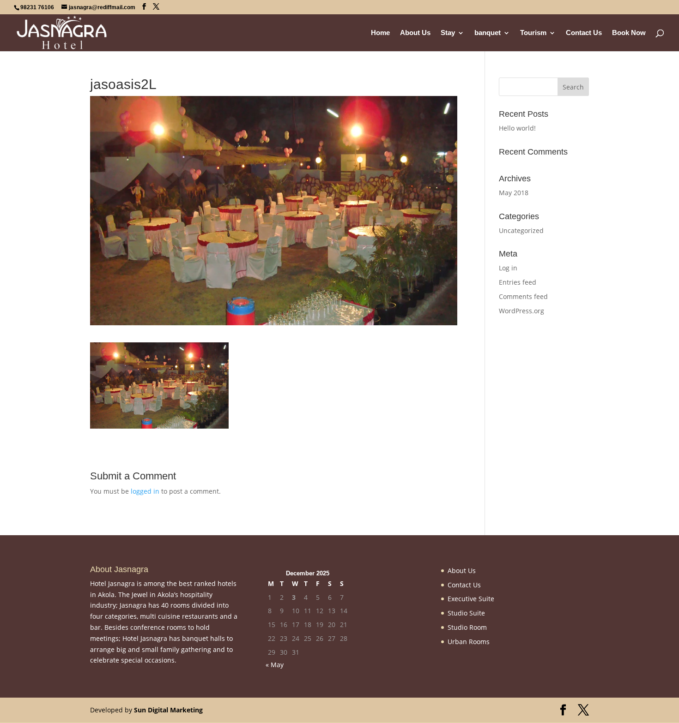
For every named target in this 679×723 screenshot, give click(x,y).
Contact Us (584, 33)
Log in (508, 267)
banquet (487, 33)
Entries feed (517, 282)
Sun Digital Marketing (168, 709)
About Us (415, 33)
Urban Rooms (469, 641)
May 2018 (513, 192)
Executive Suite (471, 598)
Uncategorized (521, 230)
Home (380, 33)
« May (275, 664)
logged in (145, 491)
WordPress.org (521, 310)
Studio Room (467, 627)
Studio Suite (466, 613)
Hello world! (517, 128)
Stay (448, 33)
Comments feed (523, 296)
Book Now (629, 33)
